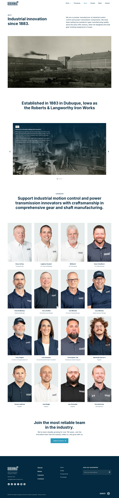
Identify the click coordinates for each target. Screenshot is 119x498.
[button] (68, 3)
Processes (77, 3)
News (100, 3)
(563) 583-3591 (11, 476)
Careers (92, 3)
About (85, 3)
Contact (107, 3)
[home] (13, 3)
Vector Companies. (32, 494)
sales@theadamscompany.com (15, 479)
